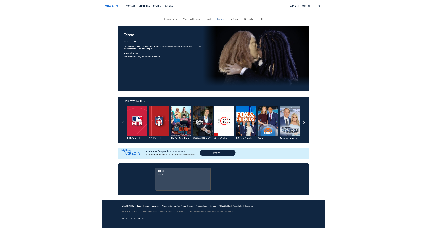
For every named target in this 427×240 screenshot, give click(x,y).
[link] (137, 121)
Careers (139, 206)
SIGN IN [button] (306, 5)
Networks (248, 18)
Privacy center (166, 206)
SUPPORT (294, 5)
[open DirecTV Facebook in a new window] (127, 218)
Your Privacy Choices (185, 206)
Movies (220, 18)
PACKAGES (130, 5)
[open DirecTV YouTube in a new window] (139, 218)
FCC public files (224, 206)
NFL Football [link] (155, 138)
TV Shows (234, 18)
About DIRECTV (128, 206)
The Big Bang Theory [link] (180, 138)
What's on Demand (191, 18)
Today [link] (261, 138)
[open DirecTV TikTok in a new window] (143, 218)
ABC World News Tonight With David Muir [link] (212, 138)
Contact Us (249, 206)
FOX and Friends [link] (244, 138)
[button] (319, 6)
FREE (261, 18)
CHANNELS (144, 5)
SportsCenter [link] (220, 138)
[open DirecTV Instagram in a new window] (135, 218)
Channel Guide (170, 18)
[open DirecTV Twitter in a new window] (131, 218)
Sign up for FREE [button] (217, 152)
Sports (209, 18)
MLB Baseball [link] (133, 138)
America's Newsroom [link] (290, 138)
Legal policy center (152, 206)
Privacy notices (201, 206)
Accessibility (237, 206)
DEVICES (168, 5)
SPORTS (157, 5)
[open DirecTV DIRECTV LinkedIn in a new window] (123, 218)
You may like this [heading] (134, 101)
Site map (212, 206)
